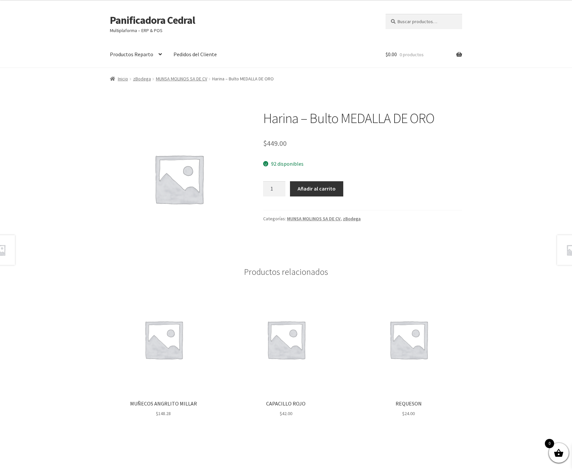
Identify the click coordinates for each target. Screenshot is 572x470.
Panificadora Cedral (152, 20)
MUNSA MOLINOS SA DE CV (181, 79)
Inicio (123, 79)
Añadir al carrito (317, 188)
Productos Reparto (131, 54)
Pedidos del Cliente (195, 54)
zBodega (142, 79)
